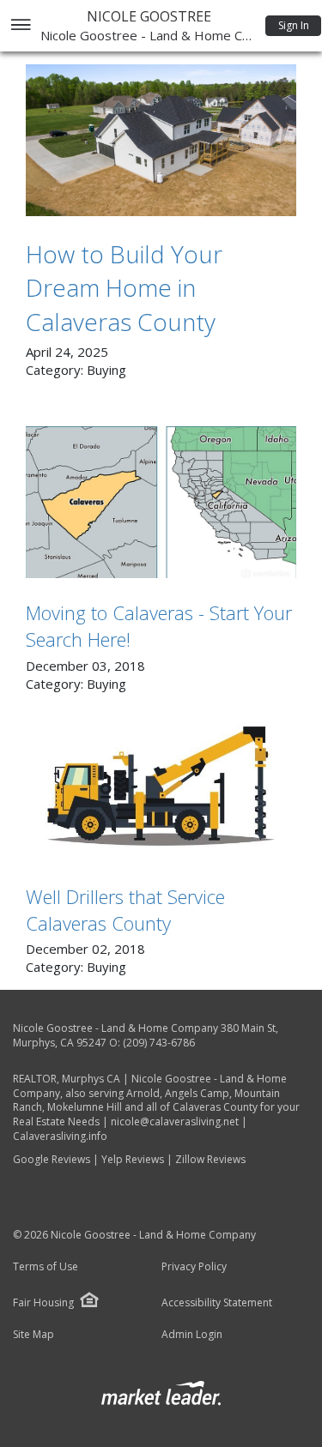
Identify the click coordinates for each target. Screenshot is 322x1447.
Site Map (33, 1334)
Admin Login (191, 1334)
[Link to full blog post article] (161, 140)
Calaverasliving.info (60, 1136)
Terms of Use (45, 1267)
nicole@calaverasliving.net (175, 1121)
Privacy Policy (194, 1267)
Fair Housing (43, 1302)
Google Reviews (51, 1159)
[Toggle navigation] (20, 26)
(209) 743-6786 (159, 1042)
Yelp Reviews (132, 1159)
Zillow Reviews (210, 1159)
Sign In (293, 25)
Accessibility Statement (216, 1303)
